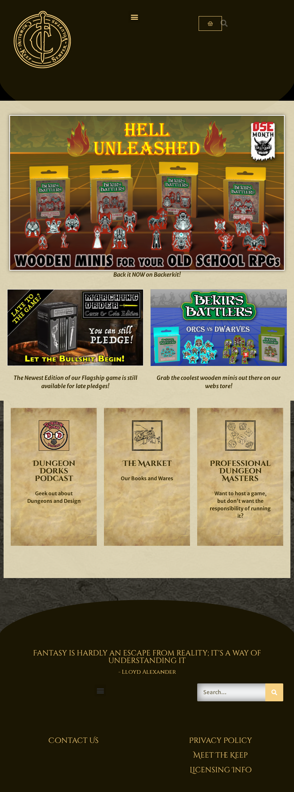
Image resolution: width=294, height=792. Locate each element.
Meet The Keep (220, 755)
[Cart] (210, 23)
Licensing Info (221, 770)
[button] (134, 17)
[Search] (274, 692)
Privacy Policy (220, 741)
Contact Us (73, 741)
